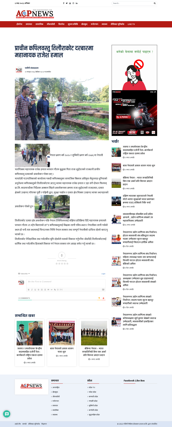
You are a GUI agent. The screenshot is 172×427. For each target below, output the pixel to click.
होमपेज (19, 24)
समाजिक (56, 410)
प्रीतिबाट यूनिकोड (117, 24)
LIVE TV (131, 24)
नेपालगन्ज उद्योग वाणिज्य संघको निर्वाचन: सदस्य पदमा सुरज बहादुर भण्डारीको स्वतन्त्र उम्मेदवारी (138, 300)
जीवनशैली (51, 24)
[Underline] (35, 289)
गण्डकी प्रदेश (93, 401)
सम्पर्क (24, 424)
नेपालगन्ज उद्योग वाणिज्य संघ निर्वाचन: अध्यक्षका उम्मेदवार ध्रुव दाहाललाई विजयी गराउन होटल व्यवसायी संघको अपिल (140, 280)
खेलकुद (84, 24)
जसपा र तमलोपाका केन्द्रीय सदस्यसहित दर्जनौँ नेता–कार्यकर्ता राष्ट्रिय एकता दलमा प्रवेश (29, 353)
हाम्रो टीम (18, 424)
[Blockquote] (48, 289)
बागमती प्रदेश (93, 396)
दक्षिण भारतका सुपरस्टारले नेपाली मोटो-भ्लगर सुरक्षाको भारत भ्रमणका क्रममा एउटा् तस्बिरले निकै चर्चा (138, 199)
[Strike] (38, 289)
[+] (61, 289)
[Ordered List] (41, 289)
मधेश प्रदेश (92, 392)
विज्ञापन (44, 424)
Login (103, 273)
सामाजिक (39, 24)
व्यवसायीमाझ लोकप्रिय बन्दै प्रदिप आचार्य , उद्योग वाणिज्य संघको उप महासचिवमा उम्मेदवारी (138, 217)
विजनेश (61, 24)
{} (58, 289)
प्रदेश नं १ (92, 387)
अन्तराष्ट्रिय (56, 387)
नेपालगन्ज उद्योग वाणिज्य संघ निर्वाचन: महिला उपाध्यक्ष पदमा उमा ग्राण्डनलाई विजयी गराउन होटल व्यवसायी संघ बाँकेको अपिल (140, 259)
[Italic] (32, 289)
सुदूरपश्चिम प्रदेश (94, 414)
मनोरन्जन (94, 24)
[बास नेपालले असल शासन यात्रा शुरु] (62, 333)
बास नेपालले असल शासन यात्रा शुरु (61, 350)
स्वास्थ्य (104, 24)
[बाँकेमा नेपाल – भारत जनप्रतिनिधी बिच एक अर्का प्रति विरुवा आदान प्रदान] (94, 333)
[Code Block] (51, 289)
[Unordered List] (45, 289)
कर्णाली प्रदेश (93, 410)
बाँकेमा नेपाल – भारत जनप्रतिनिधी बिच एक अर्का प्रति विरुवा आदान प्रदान (94, 351)
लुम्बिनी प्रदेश (93, 405)
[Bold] (28, 289)
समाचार (29, 24)
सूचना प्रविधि (73, 24)
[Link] (55, 289)
